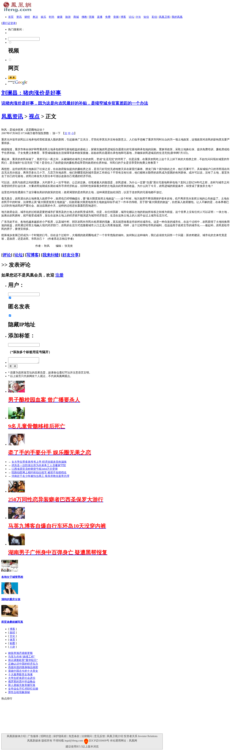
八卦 (12, 646)
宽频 (91, 16)
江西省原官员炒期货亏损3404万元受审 (35, 468)
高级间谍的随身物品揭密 (23, 667)
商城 (76, 16)
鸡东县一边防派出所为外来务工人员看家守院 (39, 465)
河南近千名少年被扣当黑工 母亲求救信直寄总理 (40, 476)
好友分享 (71, 255)
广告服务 (33, 736)
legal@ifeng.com (74, 740)
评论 (7, 255)
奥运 (35, 16)
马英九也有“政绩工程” (21, 656)
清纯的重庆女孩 (10, 599)
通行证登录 (9, 23)
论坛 (131, 16)
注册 (59, 275)
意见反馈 (99, 736)
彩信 (154, 16)
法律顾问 (86, 736)
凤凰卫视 (164, 16)
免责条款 (74, 736)
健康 (60, 16)
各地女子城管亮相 (12, 576)
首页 (11, 16)
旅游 (68, 16)
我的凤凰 (177, 16)
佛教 (84, 16)
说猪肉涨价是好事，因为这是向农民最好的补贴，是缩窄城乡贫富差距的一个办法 (74, 103)
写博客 (32, 255)
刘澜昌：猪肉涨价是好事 (31, 93)
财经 (27, 16)
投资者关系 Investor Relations (140, 736)
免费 (108, 16)
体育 (12, 639)
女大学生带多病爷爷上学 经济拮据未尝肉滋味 (39, 461)
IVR (138, 16)
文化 (12, 636)
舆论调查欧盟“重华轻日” (23, 660)
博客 (123, 16)
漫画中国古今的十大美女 (23, 670)
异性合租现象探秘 (19, 692)
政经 (12, 632)
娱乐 (43, 16)
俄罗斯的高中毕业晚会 (21, 681)
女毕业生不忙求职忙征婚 (23, 688)
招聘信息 (45, 736)
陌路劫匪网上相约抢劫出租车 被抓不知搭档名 (39, 472)
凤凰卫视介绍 (115, 736)
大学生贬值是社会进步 (21, 678)
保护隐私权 (60, 736)
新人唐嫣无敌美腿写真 (21, 685)
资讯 (19, 16)
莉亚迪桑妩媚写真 (12, 621)
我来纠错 (50, 255)
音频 (116, 16)
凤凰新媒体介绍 (16, 736)
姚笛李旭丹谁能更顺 (20, 653)
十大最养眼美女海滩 (20, 674)
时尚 (51, 16)
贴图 (12, 643)
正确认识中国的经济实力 (23, 663)
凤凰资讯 (12, 116)
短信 (146, 16)
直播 (99, 16)
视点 (34, 116)
